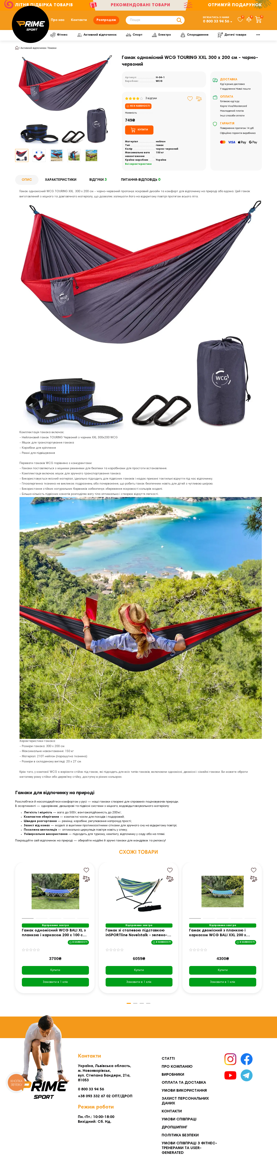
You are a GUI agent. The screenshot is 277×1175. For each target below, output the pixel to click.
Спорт (137, 34)
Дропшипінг (174, 1127)
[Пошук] (179, 20)
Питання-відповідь (140, 180)
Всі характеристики (138, 164)
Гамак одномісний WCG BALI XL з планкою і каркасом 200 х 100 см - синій (55, 933)
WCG (159, 81)
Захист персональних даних (185, 1101)
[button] (15, 930)
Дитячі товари (235, 34)
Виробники (173, 1075)
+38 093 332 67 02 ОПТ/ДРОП (105, 1096)
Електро (164, 34)
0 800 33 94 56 (216, 22)
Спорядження (197, 34)
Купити (55, 970)
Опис (27, 180)
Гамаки (52, 48)
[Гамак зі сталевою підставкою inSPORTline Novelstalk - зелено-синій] (139, 891)
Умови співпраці (179, 1119)
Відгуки (98, 180)
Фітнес (62, 34)
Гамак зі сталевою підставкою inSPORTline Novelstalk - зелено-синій (136, 933)
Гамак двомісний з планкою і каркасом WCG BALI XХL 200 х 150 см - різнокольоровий (217, 933)
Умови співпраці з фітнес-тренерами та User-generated (189, 1148)
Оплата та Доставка (184, 1083)
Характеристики (60, 180)
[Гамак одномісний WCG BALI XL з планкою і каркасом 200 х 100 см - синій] (55, 891)
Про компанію (177, 1067)
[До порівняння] (199, 98)
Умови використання (184, 1091)
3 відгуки (150, 98)
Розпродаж (106, 20)
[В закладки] (190, 98)
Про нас (57, 20)
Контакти (79, 20)
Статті (168, 1059)
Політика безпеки (180, 1135)
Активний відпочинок (100, 34)
